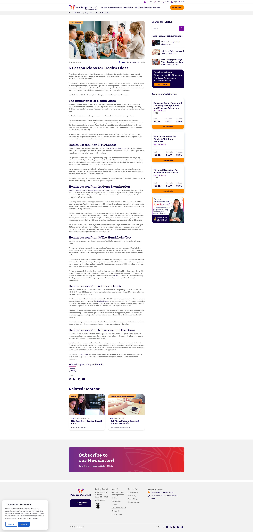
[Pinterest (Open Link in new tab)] (182, 527)
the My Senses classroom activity (118, 148)
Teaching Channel (133, 62)
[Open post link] (87, 404)
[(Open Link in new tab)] (168, 79)
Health (72, 370)
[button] (173, 2)
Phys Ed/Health (76, 22)
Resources (156, 7)
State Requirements (115, 7)
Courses (104, 7)
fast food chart (102, 301)
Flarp (116, 276)
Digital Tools (83, 427)
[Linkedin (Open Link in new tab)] (167, 527)
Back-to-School (75, 427)
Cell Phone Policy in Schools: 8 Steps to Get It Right (125, 422)
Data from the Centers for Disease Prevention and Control (89, 190)
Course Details (170, 126)
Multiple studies (74, 343)
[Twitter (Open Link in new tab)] (171, 527)
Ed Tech (73, 396)
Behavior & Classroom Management (122, 396)
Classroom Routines (124, 427)
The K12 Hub (79, 13)
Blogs (86, 13)
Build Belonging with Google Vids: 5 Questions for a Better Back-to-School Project (172, 62)
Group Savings (128, 7)
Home (71, 13)
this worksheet (83, 354)
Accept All (25, 523)
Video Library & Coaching (143, 7)
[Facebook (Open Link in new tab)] (178, 527)
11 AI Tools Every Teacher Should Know (86, 422)
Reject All (12, 523)
